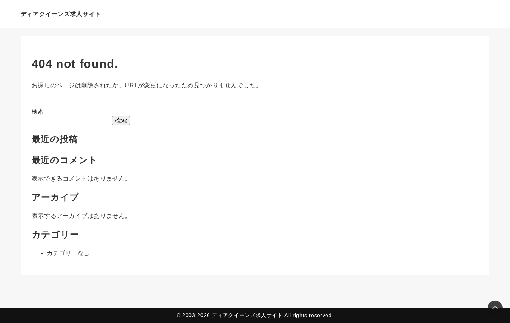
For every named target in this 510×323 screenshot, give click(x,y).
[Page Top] (495, 308)
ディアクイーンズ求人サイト (61, 14)
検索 (38, 111)
